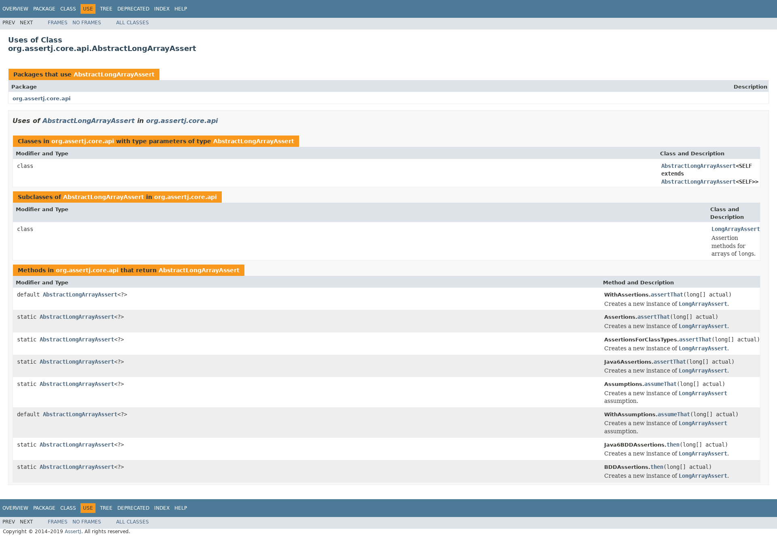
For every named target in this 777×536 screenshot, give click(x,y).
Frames (58, 22)
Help (180, 9)
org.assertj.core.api (41, 98)
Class (68, 9)
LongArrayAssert (735, 229)
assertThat (667, 294)
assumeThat (660, 384)
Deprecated (133, 9)
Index (162, 9)
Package (44, 9)
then (673, 444)
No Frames (86, 22)
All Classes (132, 22)
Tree (106, 9)
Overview (15, 9)
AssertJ (73, 531)
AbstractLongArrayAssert (114, 74)
